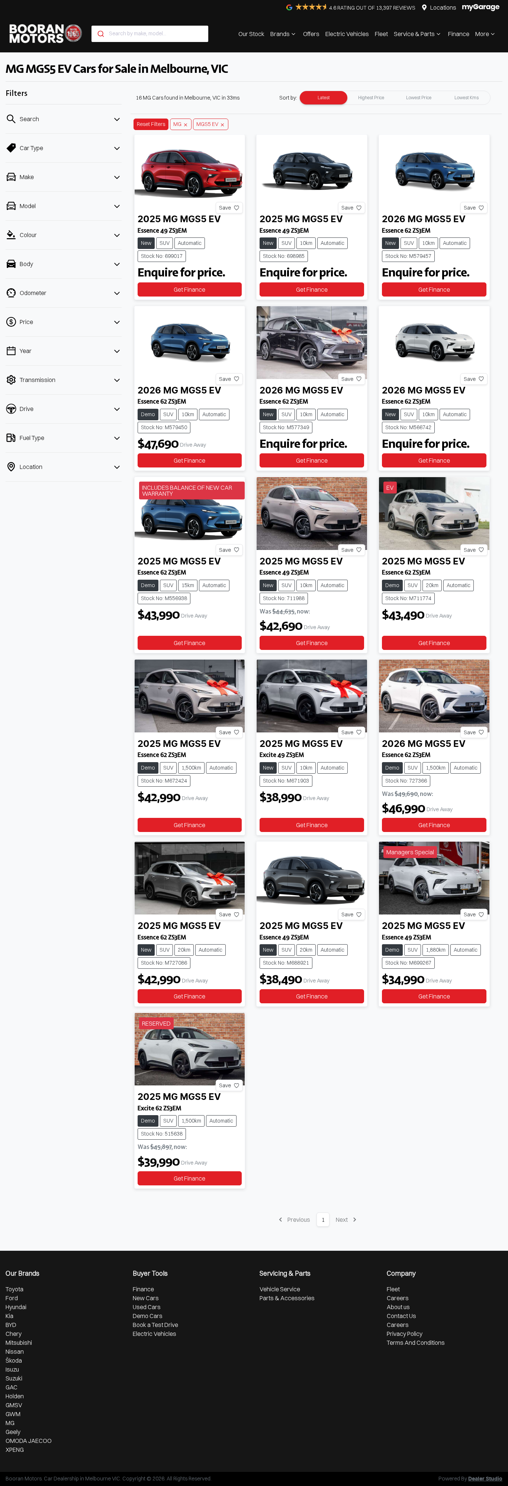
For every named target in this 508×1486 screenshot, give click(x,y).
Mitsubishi (19, 1342)
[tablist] (395, 98)
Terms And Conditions (416, 1342)
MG (10, 1423)
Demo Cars (148, 1316)
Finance (458, 34)
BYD (11, 1324)
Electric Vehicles (347, 34)
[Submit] (100, 34)
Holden (15, 1396)
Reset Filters (151, 124)
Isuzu (12, 1369)
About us (398, 1307)
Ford (12, 1298)
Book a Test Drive (155, 1324)
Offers (311, 34)
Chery (14, 1333)
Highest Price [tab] (371, 97)
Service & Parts (414, 34)
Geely (13, 1431)
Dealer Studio (485, 1479)
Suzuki (14, 1378)
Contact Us (401, 1316)
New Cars (146, 1298)
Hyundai (16, 1307)
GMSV (14, 1405)
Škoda (14, 1360)
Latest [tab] (324, 97)
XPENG (15, 1449)
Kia (9, 1316)
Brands (280, 34)
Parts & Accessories (287, 1298)
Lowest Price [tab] (418, 97)
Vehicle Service (280, 1289)
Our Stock (251, 34)
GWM (13, 1414)
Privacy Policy (404, 1333)
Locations (443, 7)
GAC (11, 1387)
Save (225, 207)
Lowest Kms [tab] (466, 97)
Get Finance (189, 289)
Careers (398, 1298)
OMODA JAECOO (29, 1440)
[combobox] (149, 34)
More (482, 34)
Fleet (381, 34)
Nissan (15, 1351)
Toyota (14, 1289)
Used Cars (147, 1307)
